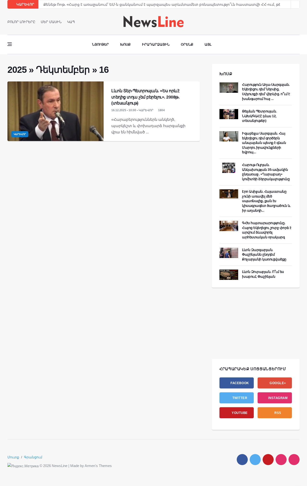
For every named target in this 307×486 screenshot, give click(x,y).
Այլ (208, 44)
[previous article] (295, 4)
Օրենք (187, 44)
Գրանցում (33, 457)
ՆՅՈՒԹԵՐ (100, 44)
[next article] (286, 4)
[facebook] (284, 21)
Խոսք (125, 44)
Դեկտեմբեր (63, 70)
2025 (16, 70)
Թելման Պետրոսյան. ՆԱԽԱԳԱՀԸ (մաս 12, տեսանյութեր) (259, 116)
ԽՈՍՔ (225, 74)
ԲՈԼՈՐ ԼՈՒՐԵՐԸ (21, 22)
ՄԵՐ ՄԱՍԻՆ (51, 22)
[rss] (294, 459)
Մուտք (13, 457)
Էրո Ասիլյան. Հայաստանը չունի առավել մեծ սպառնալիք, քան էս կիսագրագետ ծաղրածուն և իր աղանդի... (266, 201)
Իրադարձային (156, 44)
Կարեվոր (20, 134)
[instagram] (281, 459)
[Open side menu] (9, 44)
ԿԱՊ (71, 22)
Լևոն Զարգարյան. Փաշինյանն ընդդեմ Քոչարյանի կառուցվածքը (264, 254)
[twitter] (291, 21)
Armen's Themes (98, 466)
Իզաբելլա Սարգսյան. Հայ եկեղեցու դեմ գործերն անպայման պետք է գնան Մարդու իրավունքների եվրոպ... (264, 142)
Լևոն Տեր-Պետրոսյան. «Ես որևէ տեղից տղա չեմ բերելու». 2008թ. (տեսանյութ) (145, 96)
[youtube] (298, 21)
